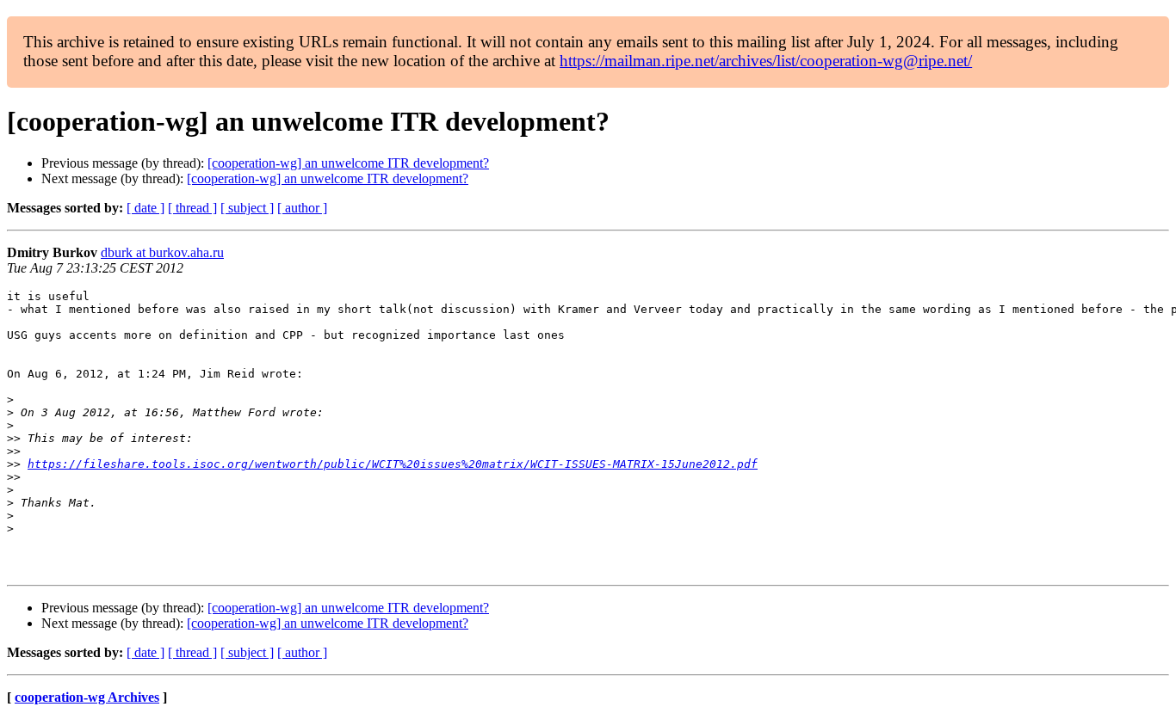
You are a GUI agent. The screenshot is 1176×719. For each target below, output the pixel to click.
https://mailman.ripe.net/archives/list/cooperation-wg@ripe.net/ (766, 61)
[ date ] (145, 207)
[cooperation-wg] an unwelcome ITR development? (348, 163)
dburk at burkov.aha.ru (162, 252)
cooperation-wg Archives (87, 697)
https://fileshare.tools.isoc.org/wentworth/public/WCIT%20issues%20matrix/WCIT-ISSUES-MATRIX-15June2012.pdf (393, 464)
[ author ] (302, 207)
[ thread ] (192, 207)
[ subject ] (247, 207)
